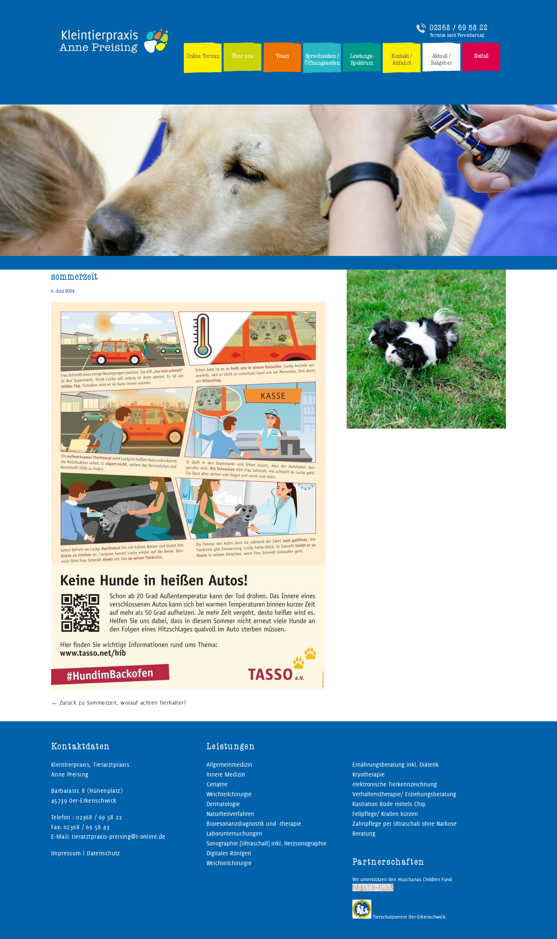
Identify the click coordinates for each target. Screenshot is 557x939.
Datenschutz (103, 853)
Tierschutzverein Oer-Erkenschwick (408, 917)
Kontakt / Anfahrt (401, 59)
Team (282, 56)
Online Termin (202, 56)
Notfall (481, 56)
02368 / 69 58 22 (459, 28)
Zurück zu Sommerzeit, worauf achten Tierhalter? (118, 702)
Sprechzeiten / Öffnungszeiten (322, 59)
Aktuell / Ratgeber (441, 59)
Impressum (66, 853)
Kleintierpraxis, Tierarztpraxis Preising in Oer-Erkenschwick (114, 40)
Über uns (242, 56)
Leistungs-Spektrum (362, 59)
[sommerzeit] (188, 688)
